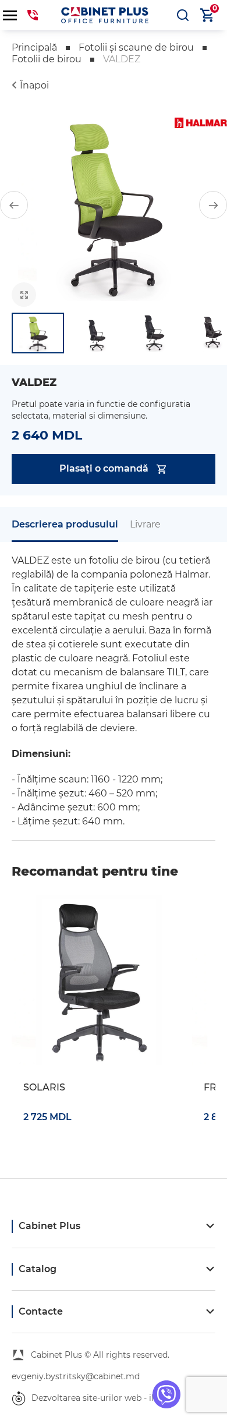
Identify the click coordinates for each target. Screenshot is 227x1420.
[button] (14, 205)
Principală (34, 47)
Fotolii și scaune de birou (136, 47)
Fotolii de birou (46, 59)
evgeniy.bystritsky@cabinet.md (76, 1376)
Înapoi (34, 85)
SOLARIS (44, 1087)
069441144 (33, 15)
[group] (113, 205)
